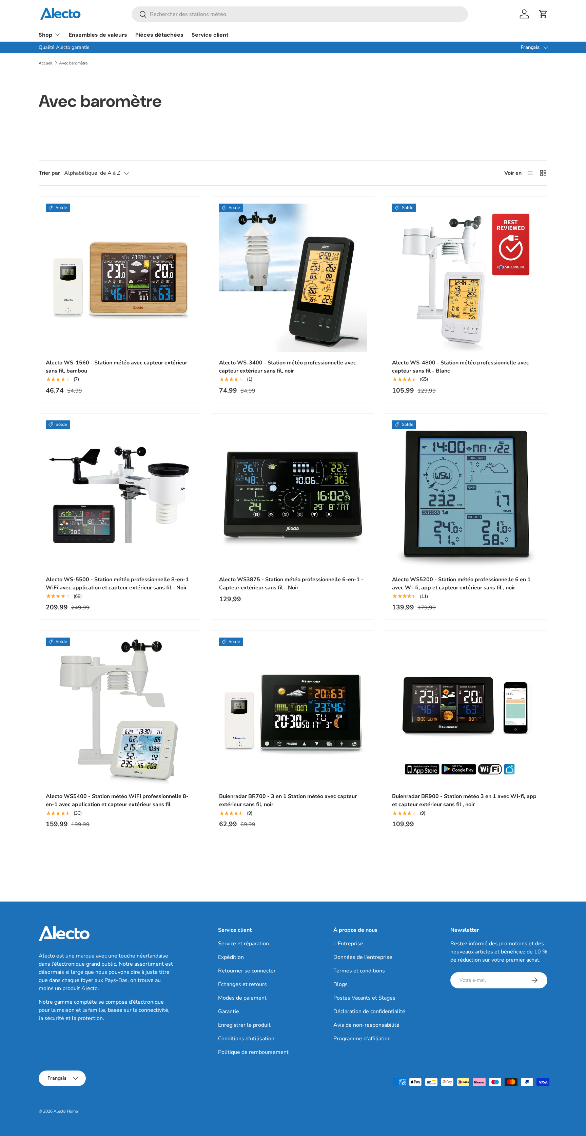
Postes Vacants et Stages (364, 998)
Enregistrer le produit (244, 1025)
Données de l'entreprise (362, 957)
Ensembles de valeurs (98, 34)
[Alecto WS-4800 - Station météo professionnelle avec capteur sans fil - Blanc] (466, 278)
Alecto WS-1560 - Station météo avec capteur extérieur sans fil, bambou (116, 367)
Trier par (49, 173)
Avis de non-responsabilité (366, 1025)
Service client (210, 34)
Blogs (340, 984)
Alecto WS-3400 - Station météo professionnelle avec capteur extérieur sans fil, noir (287, 367)
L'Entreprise (348, 943)
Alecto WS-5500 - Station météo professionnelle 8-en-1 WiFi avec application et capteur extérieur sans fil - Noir (117, 583)
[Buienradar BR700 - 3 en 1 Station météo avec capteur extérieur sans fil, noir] (293, 712)
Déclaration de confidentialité (369, 1011)
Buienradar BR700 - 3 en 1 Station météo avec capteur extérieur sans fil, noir (288, 800)
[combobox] (300, 14)
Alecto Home (66, 1111)
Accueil (46, 63)
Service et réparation (243, 943)
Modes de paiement (242, 998)
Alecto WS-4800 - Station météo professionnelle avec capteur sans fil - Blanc (460, 367)
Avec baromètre (73, 63)
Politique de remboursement (253, 1052)
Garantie (228, 1011)
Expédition (231, 957)
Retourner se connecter (247, 970)
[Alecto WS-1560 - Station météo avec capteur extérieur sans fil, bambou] (120, 278)
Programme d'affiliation (362, 1038)
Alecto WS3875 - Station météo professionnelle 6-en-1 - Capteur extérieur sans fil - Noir (291, 583)
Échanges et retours (242, 984)
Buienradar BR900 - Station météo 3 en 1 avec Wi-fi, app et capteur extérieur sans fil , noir (464, 800)
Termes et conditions (359, 970)
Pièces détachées (159, 34)
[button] (543, 13)
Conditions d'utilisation (246, 1038)
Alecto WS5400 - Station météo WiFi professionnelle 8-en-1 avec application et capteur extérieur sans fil (117, 800)
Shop (45, 34)
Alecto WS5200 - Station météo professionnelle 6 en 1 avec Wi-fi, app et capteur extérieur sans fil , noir (461, 583)
